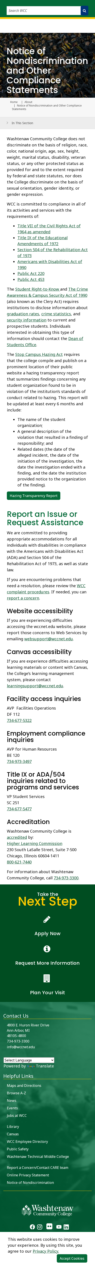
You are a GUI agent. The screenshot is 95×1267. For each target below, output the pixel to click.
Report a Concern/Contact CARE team (37, 1167)
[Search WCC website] (84, 10)
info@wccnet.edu (21, 1047)
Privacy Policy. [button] (46, 1251)
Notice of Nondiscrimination (30, 1182)
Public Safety (17, 1149)
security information (26, 320)
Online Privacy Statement (28, 1175)
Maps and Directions (24, 1085)
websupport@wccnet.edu (48, 638)
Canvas (13, 1134)
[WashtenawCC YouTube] (59, 1227)
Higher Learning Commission (34, 843)
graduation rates (23, 313)
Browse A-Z (16, 1093)
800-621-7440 (19, 862)
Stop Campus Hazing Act (39, 354)
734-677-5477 (19, 808)
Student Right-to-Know (37, 289)
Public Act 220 (30, 273)
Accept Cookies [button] (72, 1258)
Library (13, 1126)
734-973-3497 (19, 761)
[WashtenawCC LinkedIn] (66, 1227)
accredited (17, 837)
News (11, 1100)
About (28, 102)
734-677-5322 (19, 720)
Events (12, 1108)
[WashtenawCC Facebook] (32, 1227)
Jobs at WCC (17, 1115)
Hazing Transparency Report (33, 495)
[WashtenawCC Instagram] (39, 1227)
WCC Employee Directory (27, 1141)
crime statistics (56, 313)
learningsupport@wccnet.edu (35, 685)
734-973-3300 (66, 877)
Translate (45, 1066)
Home (14, 102)
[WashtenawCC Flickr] (49, 1227)
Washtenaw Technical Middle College (38, 1156)
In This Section (22, 123)
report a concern (23, 598)
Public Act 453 (30, 279)
